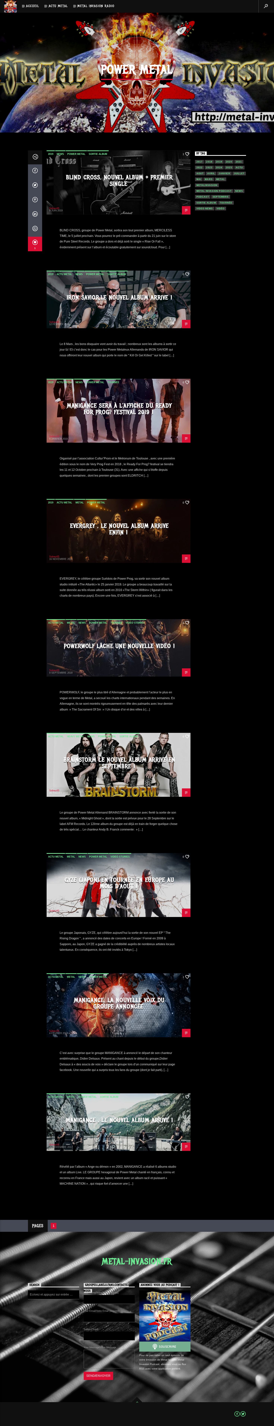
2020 (229, 161)
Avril (211, 173)
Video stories (135, 622)
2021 (239, 161)
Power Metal (76, 154)
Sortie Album (98, 154)
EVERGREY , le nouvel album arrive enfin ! (119, 529)
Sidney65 (54, 208)
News (60, 154)
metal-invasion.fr (137, 1261)
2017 (199, 161)
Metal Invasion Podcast (214, 191)
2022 (199, 167)
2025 (229, 167)
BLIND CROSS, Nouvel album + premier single (119, 180)
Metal (79, 502)
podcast (202, 197)
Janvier (224, 173)
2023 (209, 167)
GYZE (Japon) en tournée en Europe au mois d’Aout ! (119, 883)
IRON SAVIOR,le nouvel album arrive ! (119, 297)
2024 (219, 167)
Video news (204, 208)
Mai (198, 179)
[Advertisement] (220, 279)
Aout (200, 173)
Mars (208, 179)
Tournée (113, 382)
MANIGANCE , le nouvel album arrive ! (119, 1120)
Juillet (239, 173)
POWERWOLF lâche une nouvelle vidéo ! (119, 646)
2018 (209, 161)
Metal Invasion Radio (95, 6)
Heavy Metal (75, 736)
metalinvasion (207, 185)
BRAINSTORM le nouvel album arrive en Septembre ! (119, 763)
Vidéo (221, 208)
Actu (239, 167)
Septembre (221, 197)
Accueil (32, 6)
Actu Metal (58, 6)
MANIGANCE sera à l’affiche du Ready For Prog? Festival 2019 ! (119, 409)
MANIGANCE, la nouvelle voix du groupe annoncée (119, 1003)
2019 (50, 154)
